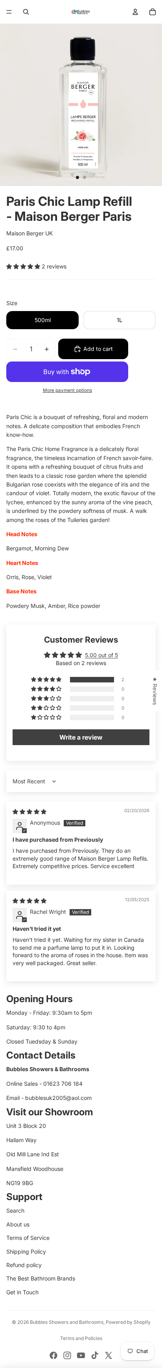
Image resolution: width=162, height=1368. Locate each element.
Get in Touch (22, 1292)
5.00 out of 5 (101, 655)
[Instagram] (67, 1355)
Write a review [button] (81, 737)
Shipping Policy (26, 1251)
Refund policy (24, 1265)
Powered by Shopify (128, 1322)
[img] (29, 811)
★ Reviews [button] (155, 691)
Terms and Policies (81, 1338)
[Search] (26, 12)
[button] (24, 266)
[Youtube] (81, 1355)
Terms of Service (28, 1237)
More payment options (67, 390)
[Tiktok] (94, 1355)
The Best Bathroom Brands (40, 1278)
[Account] (135, 12)
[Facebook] (53, 1355)
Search (15, 1210)
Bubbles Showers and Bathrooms (66, 1322)
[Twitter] (108, 1355)
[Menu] (9, 12)
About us (17, 1224)
